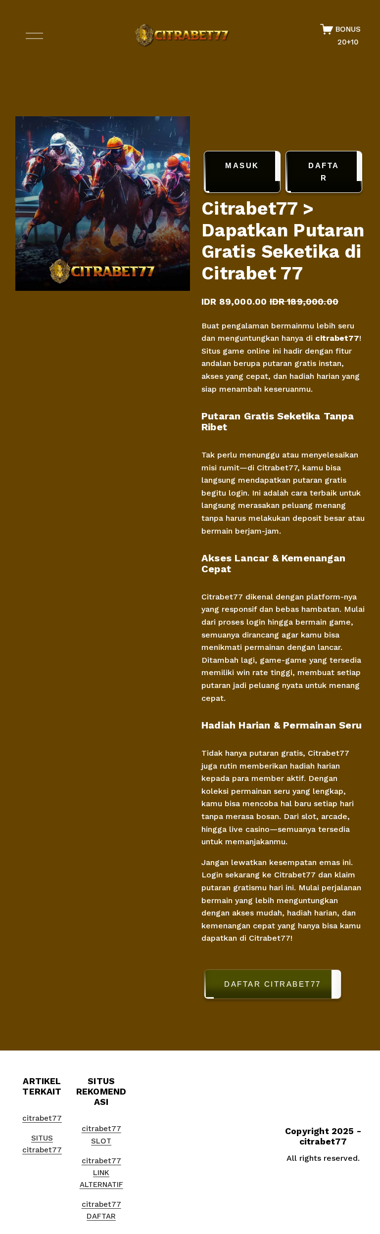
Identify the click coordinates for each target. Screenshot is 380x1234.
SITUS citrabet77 (42, 1144)
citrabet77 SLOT (101, 1134)
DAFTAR (323, 172)
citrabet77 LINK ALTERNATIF (101, 1172)
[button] (283, 985)
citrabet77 (337, 338)
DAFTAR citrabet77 (272, 984)
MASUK (242, 165)
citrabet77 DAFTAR (101, 1210)
